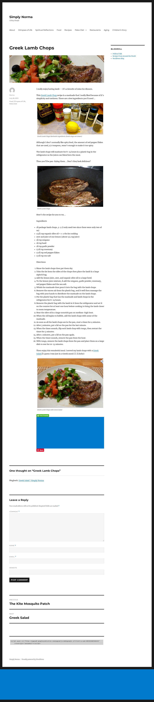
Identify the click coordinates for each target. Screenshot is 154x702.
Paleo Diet (79, 30)
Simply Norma (21, 17)
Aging (106, 30)
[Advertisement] (71, 433)
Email (12, 557)
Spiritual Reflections (44, 30)
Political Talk (117, 54)
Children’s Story (119, 30)
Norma (12, 95)
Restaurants (95, 30)
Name (12, 546)
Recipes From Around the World (124, 56)
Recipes (68, 30)
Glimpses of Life (25, 30)
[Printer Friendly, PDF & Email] (70, 415)
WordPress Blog (118, 58)
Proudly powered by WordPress (33, 659)
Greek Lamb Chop (49, 95)
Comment (14, 512)
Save (41, 450)
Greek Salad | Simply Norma (31, 480)
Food (59, 30)
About (12, 30)
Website (13, 568)
